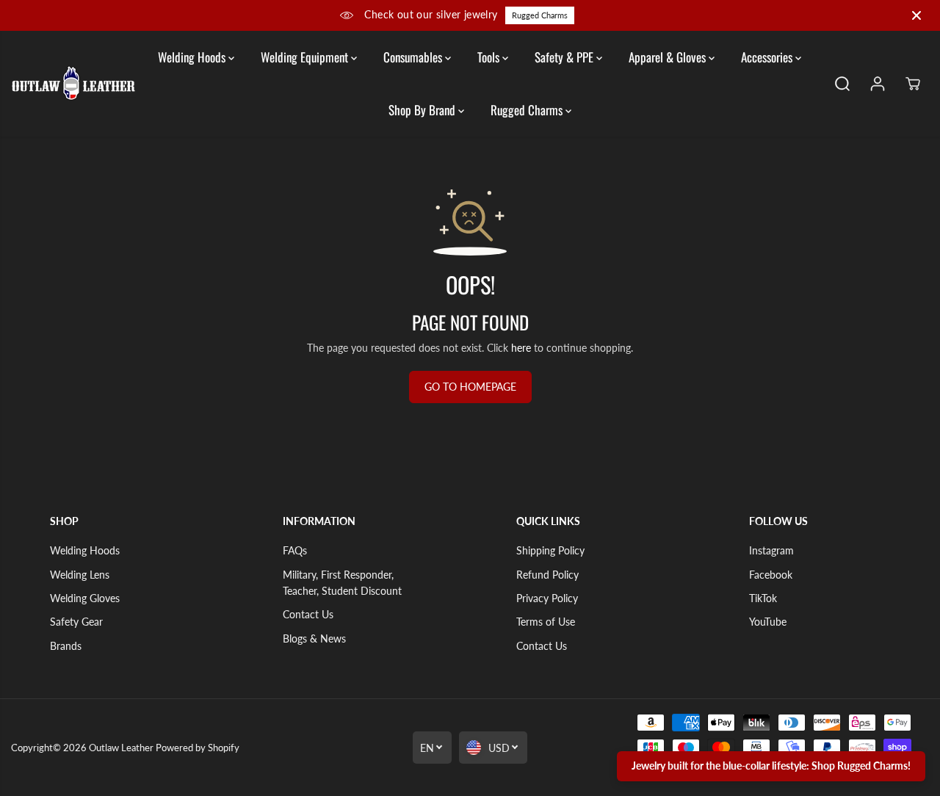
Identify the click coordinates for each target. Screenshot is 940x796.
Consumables (414, 57)
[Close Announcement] (916, 15)
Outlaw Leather (121, 747)
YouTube (768, 621)
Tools (489, 57)
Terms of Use (545, 621)
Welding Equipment (306, 57)
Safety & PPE (565, 57)
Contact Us (308, 614)
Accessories (768, 57)
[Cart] (913, 84)
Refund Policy (547, 574)
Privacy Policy (547, 598)
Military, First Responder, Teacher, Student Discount (342, 582)
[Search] (842, 84)
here (521, 347)
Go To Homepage (470, 386)
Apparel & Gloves (669, 57)
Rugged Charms (540, 15)
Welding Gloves (85, 598)
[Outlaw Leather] (73, 83)
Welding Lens (79, 574)
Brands (66, 646)
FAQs (295, 550)
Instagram (771, 550)
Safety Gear (76, 621)
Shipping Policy (550, 550)
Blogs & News (314, 638)
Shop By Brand (423, 110)
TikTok (763, 598)
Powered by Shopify (197, 747)
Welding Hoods (193, 57)
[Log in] (877, 84)
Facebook (770, 574)
